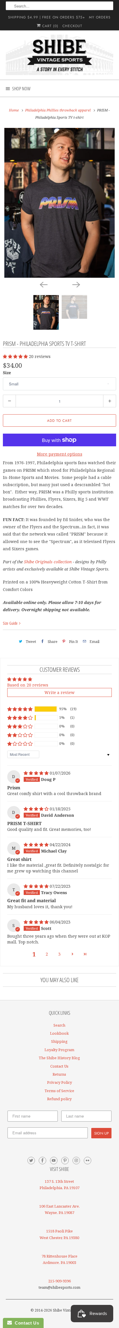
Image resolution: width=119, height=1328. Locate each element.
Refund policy (59, 1098)
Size (7, 372)
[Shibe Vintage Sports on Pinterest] (65, 1160)
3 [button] (59, 954)
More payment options (59, 454)
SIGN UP (101, 1133)
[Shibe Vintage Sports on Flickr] (87, 1160)
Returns (59, 1074)
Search (59, 1025)
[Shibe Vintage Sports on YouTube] (53, 1160)
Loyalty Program (59, 1049)
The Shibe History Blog (59, 1057)
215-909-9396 (59, 1281)
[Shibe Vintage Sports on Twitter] (31, 1160)
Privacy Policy (59, 1082)
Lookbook (59, 1033)
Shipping (59, 1041)
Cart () (49, 26)
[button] (16, 356)
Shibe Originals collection (48, 561)
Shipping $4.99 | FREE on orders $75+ (46, 17)
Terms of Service (59, 1090)
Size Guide (10, 623)
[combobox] (59, 5)
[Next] (75, 284)
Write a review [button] (59, 692)
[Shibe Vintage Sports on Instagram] (76, 1160)
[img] (37, 773)
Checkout (72, 26)
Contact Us (59, 1066)
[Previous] (43, 284)
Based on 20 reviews (27, 685)
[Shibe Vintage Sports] (59, 55)
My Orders (100, 17)
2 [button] (47, 954)
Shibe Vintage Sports (70, 1310)
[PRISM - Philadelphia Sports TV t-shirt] (59, 203)
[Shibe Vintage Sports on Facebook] (42, 1160)
